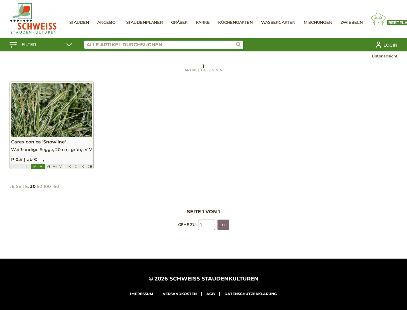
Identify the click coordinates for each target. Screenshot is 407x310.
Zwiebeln (352, 22)
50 (39, 186)
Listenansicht (384, 56)
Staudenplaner (144, 22)
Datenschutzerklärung (250, 294)
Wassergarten (278, 22)
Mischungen (318, 22)
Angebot (107, 22)
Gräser (179, 22)
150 (55, 186)
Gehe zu (187, 224)
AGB (210, 294)
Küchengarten (235, 22)
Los (223, 224)
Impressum (141, 294)
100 (47, 186)
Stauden (79, 22)
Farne (203, 22)
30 (33, 186)
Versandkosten (180, 294)
